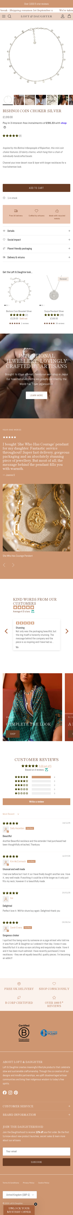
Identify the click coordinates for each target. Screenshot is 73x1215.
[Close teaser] (35, 1204)
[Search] (11, 16)
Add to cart (36, 188)
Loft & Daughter (16, 1203)
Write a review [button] (36, 801)
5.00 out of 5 (45, 766)
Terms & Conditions (11, 1182)
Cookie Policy (43, 1182)
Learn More (36, 395)
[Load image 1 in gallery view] (36, 56)
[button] (11, 135)
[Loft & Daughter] (36, 16)
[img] (38, 607)
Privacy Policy (28, 1182)
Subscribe (36, 1162)
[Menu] (3, 16)
